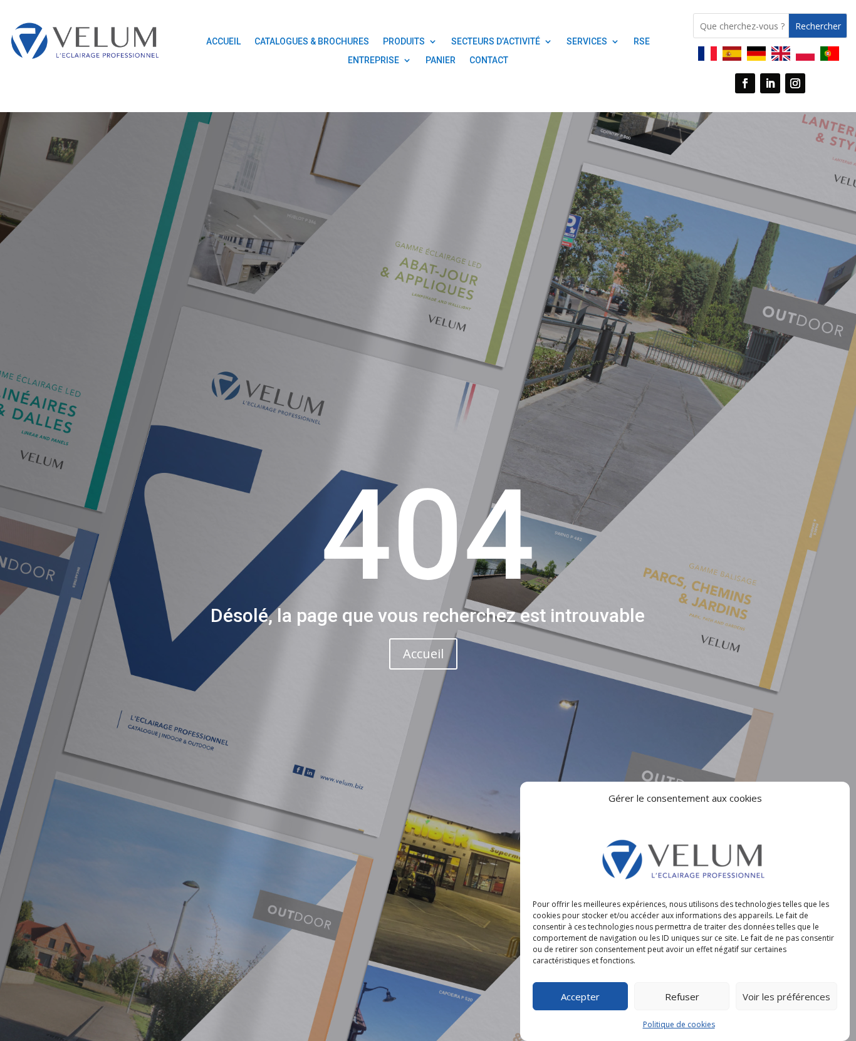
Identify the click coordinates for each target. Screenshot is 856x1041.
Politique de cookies (679, 1024)
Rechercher (818, 26)
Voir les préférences (786, 996)
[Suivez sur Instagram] (795, 83)
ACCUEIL (223, 41)
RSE (642, 41)
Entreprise (373, 60)
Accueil (423, 653)
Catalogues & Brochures (311, 41)
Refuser (682, 996)
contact (488, 60)
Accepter (580, 996)
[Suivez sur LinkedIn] (770, 83)
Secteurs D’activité (495, 41)
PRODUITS (404, 41)
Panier (440, 60)
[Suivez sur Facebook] (745, 83)
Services (586, 41)
